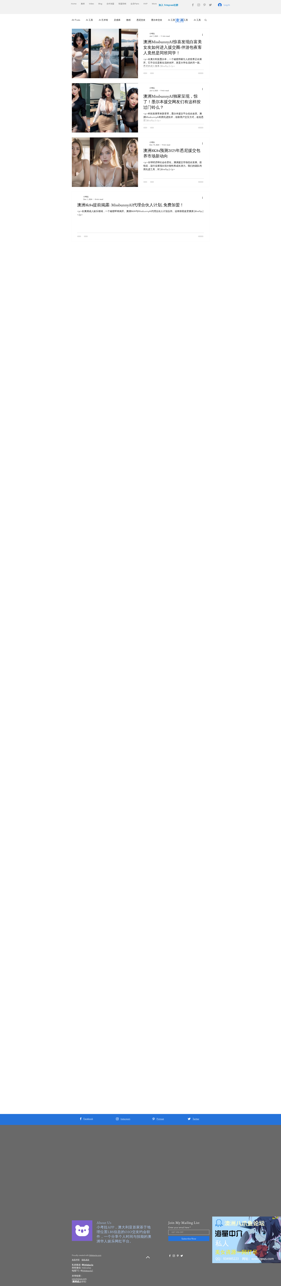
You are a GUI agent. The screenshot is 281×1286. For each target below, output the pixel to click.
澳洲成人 (76, 1281)
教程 (128, 20)
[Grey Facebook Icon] (193, 5)
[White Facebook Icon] (81, 1119)
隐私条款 (85, 1260)
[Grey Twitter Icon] (210, 5)
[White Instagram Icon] (117, 1119)
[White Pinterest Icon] (153, 1119)
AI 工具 (89, 20)
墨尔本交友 (156, 20)
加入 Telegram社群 (168, 5)
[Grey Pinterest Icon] (204, 5)
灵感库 (117, 20)
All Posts (76, 20)
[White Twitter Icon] (189, 1119)
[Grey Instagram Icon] (199, 5)
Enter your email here (178, 1227)
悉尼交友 (141, 20)
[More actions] (203, 34)
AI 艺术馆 (103, 20)
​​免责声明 (75, 1260)
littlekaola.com (95, 1255)
